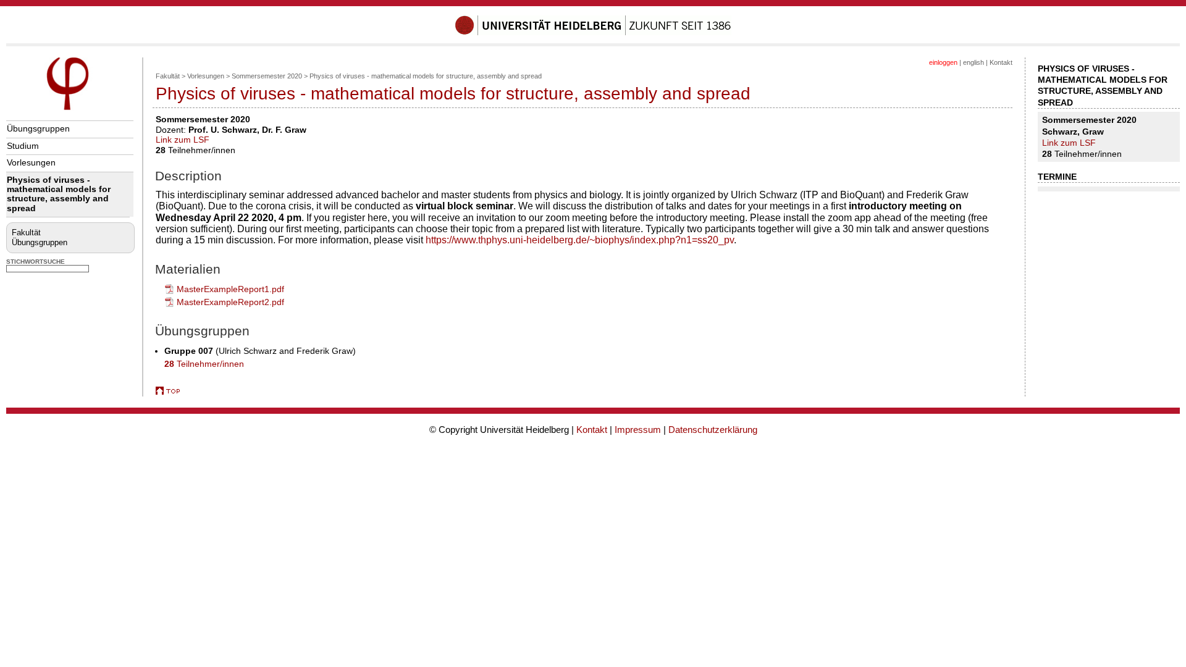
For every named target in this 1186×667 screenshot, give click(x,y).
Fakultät (26, 232)
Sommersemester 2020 (267, 76)
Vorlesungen (31, 162)
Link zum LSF (182, 140)
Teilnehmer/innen (204, 364)
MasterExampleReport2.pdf (230, 302)
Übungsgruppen (38, 128)
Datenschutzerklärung (712, 429)
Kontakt (1001, 62)
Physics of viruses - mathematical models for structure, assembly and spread (59, 194)
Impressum (638, 429)
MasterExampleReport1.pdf (230, 289)
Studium (23, 146)
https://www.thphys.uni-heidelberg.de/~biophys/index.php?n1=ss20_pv (580, 240)
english (973, 62)
